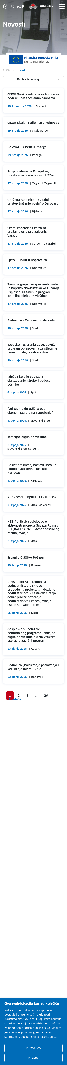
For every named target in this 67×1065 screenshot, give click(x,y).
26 (46, 695)
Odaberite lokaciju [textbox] (28, 79)
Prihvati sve (33, 1048)
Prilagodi (33, 1058)
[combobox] (33, 78)
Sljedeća (15, 699)
